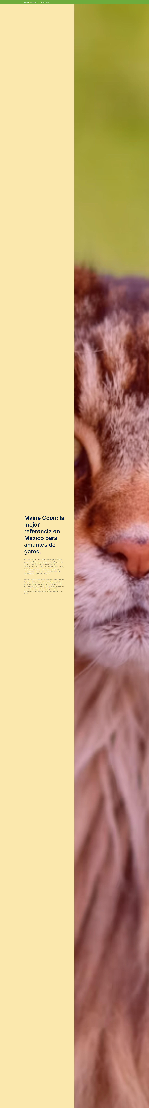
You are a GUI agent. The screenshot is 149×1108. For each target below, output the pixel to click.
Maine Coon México (31, 2)
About (47, 2)
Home (42, 2)
